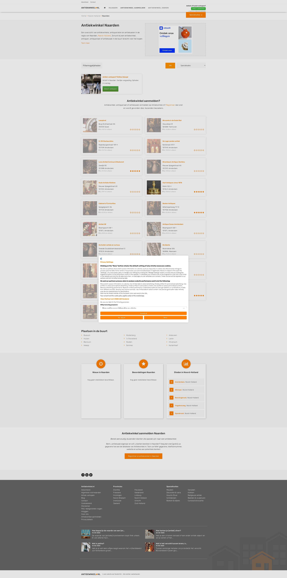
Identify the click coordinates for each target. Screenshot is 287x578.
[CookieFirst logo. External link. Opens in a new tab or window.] (101, 259)
